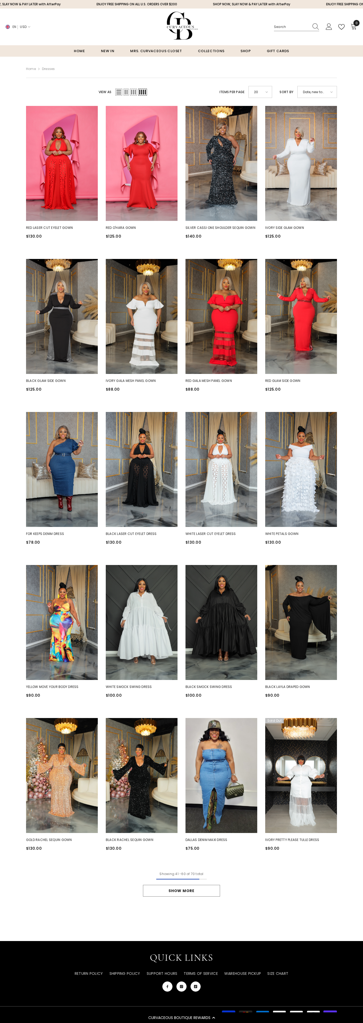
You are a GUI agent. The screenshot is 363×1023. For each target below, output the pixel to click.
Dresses (48, 69)
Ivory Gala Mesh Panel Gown (131, 380)
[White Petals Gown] (301, 469)
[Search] (296, 27)
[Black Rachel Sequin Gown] (142, 775)
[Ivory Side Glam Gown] (301, 163)
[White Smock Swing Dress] (142, 622)
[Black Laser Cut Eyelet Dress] (142, 469)
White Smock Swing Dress (129, 686)
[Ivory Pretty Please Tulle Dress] (301, 775)
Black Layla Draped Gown (287, 686)
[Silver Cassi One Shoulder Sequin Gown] (221, 163)
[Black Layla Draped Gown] (301, 622)
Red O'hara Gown (121, 227)
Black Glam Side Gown (46, 380)
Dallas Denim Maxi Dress (206, 840)
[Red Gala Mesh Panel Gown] (221, 316)
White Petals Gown (281, 533)
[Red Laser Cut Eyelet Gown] (62, 163)
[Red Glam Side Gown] (301, 316)
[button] (181, 1017)
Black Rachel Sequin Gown (129, 840)
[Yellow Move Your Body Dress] (62, 622)
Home (31, 69)
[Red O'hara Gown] (142, 163)
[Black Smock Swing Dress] (221, 622)
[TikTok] (196, 986)
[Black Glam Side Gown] (62, 316)
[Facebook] (167, 986)
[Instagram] (181, 986)
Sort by (286, 92)
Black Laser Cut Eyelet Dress (131, 533)
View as (105, 92)
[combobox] (291, 27)
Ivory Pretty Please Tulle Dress (292, 840)
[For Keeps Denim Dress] (62, 469)
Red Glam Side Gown (282, 380)
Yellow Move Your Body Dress (52, 686)
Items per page (232, 92)
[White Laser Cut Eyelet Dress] (221, 469)
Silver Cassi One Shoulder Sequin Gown (220, 227)
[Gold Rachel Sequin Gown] (62, 775)
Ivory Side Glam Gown (284, 227)
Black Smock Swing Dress (208, 686)
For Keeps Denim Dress (45, 533)
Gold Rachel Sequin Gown (49, 840)
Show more (181, 890)
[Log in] (329, 27)
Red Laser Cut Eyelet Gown (49, 227)
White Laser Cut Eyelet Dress (210, 533)
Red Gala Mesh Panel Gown (208, 380)
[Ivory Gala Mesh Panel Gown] (142, 316)
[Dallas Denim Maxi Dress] (221, 775)
